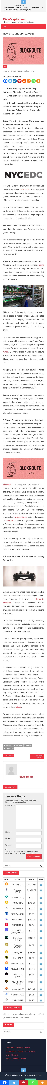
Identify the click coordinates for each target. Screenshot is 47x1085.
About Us (19, 1048)
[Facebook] (5, 81)
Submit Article (34, 8)
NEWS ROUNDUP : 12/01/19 (39, 756)
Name (8, 832)
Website (8, 845)
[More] (38, 81)
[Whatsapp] (33, 81)
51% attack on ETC (9, 755)
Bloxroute (7, 485)
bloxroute (9, 745)
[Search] (41, 866)
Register (14, 1055)
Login (8, 1055)
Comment (10, 805)
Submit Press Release (11, 10)
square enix (9, 749)
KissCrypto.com (14, 19)
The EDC (25, 189)
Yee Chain (9, 521)
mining (41, 265)
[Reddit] (24, 81)
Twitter (8, 1058)
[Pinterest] (19, 81)
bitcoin (18, 707)
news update (24, 71)
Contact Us (10, 1048)
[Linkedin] (15, 81)
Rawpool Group (20, 517)
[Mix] (29, 81)
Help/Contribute (9, 8)
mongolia (19, 745)
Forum (27, 1048)
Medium (18, 8)
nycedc (28, 745)
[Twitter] (10, 81)
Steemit (25, 8)
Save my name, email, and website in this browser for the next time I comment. (21, 852)
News (5, 66)
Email (8, 838)
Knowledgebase (25, 10)
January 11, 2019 (10, 71)
